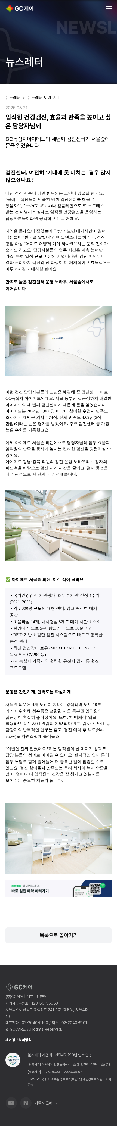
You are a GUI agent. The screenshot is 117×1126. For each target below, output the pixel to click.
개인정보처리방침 (18, 1040)
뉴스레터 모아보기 (43, 97)
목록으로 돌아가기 (58, 935)
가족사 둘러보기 (47, 1103)
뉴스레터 (13, 97)
